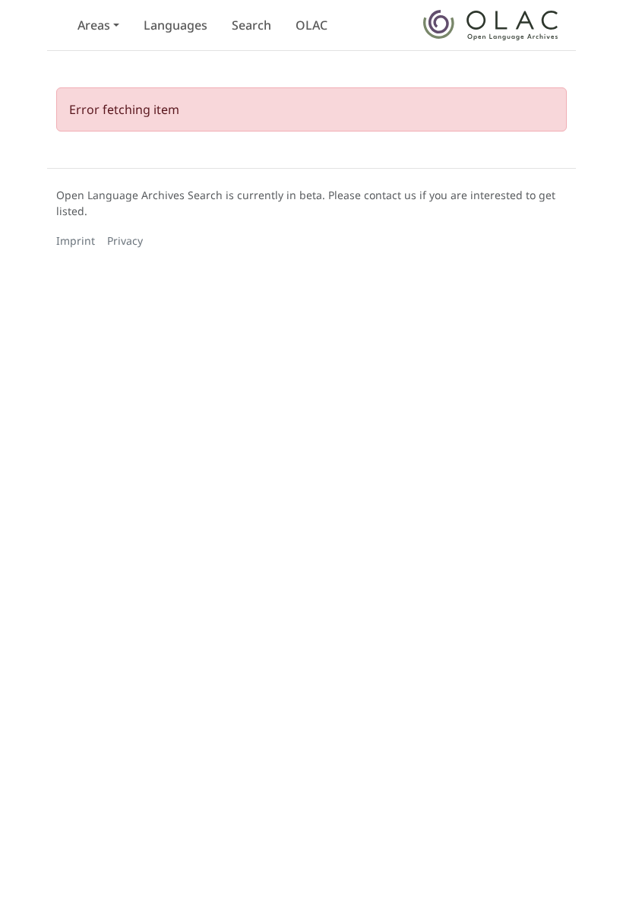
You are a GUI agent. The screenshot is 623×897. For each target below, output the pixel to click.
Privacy (125, 240)
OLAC (311, 25)
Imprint (75, 240)
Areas (93, 25)
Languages (175, 25)
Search (251, 25)
